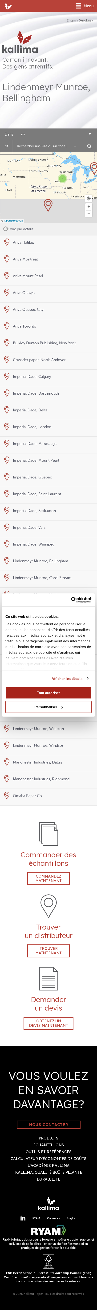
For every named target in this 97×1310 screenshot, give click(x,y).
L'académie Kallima (48, 1165)
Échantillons (48, 1145)
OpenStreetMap (13, 220)
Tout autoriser (48, 693)
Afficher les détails (67, 678)
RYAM (36, 1218)
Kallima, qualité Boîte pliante (48, 1172)
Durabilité (48, 1179)
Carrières (53, 1218)
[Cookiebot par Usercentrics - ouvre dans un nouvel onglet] (71, 600)
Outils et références (49, 1151)
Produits (48, 1138)
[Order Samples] (48, 843)
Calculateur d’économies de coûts (48, 1158)
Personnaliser (45, 707)
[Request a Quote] (48, 988)
